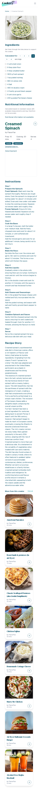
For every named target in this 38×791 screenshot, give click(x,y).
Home (7, 11)
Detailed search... (11, 147)
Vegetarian (18, 143)
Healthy (8, 143)
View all (30, 491)
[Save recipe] (35, 124)
